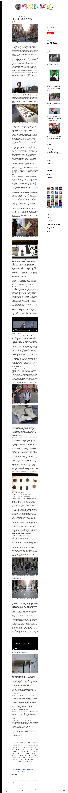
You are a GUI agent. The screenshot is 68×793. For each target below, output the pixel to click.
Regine (13, 16)
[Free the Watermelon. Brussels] (56, 204)
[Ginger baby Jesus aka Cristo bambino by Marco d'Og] (48, 204)
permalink (15, 782)
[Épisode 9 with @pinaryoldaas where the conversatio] (56, 192)
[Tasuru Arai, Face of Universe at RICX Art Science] (60, 192)
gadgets (32, 16)
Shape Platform (51, 228)
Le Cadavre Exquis (31, 46)
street (35, 16)
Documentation (25, 652)
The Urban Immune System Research (20, 58)
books (49, 174)
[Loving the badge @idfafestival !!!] (48, 188)
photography (51, 163)
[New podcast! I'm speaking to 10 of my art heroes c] (60, 200)
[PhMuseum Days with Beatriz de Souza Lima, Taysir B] (56, 200)
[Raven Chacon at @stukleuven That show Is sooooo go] (48, 196)
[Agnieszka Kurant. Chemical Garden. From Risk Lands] (52, 196)
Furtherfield (50, 220)
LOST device (22, 498)
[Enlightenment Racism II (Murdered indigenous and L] (48, 192)
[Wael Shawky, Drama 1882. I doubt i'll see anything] (60, 188)
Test (20, 333)
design (29, 16)
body (27, 16)
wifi (37, 16)
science (49, 167)
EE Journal (50, 231)
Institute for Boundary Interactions (24, 769)
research (34, 167)
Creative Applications (53, 224)
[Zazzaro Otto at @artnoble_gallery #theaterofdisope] (48, 200)
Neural (49, 217)
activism (49, 170)
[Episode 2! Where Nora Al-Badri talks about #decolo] (52, 200)
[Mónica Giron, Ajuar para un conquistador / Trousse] (52, 204)
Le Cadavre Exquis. (21, 771)
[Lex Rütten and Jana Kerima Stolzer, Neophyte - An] (56, 188)
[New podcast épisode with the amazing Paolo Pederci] (56, 196)
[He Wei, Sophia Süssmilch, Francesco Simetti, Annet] (52, 192)
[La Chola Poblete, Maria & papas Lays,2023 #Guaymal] (60, 196)
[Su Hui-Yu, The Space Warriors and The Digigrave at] (60, 204)
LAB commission (24, 136)
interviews (50, 177)
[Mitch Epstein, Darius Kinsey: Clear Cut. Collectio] (52, 188)
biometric (24, 16)
